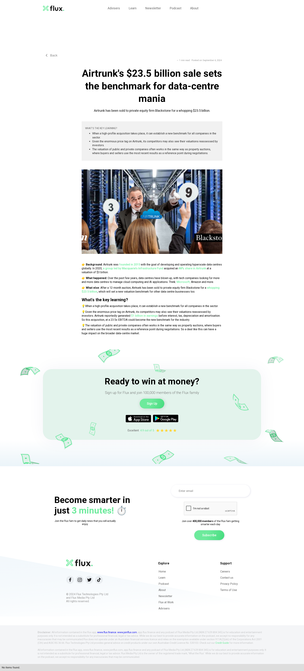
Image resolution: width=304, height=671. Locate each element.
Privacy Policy (229, 583)
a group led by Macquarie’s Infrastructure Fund (133, 268)
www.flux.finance (106, 632)
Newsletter (165, 596)
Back (52, 55)
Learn (162, 577)
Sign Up (152, 403)
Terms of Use (228, 590)
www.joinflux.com (127, 632)
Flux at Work (166, 602)
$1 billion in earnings (144, 315)
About (162, 590)
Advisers (164, 608)
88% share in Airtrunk (192, 268)
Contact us (226, 577)
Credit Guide (222, 642)
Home (162, 571)
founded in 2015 (129, 264)
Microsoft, (183, 282)
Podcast (164, 583)
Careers (225, 571)
